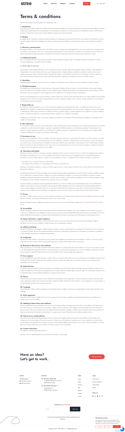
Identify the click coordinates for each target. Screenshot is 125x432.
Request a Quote (96, 357)
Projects (63, 4)
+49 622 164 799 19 (26, 381)
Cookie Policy (95, 385)
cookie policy (62, 297)
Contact (86, 3)
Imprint (94, 387)
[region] (108, 422)
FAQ (79, 387)
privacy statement (51, 297)
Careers (72, 4)
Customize (100, 426)
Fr (104, 4)
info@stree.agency (24, 379)
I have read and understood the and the (63, 418)
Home (79, 379)
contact (62, 334)
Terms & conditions (97, 382)
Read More (116, 423)
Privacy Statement (89, 202)
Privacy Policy (95, 379)
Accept (116, 426)
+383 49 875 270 (25, 383)
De (101, 4)
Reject (108, 426)
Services (54, 4)
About (45, 4)
